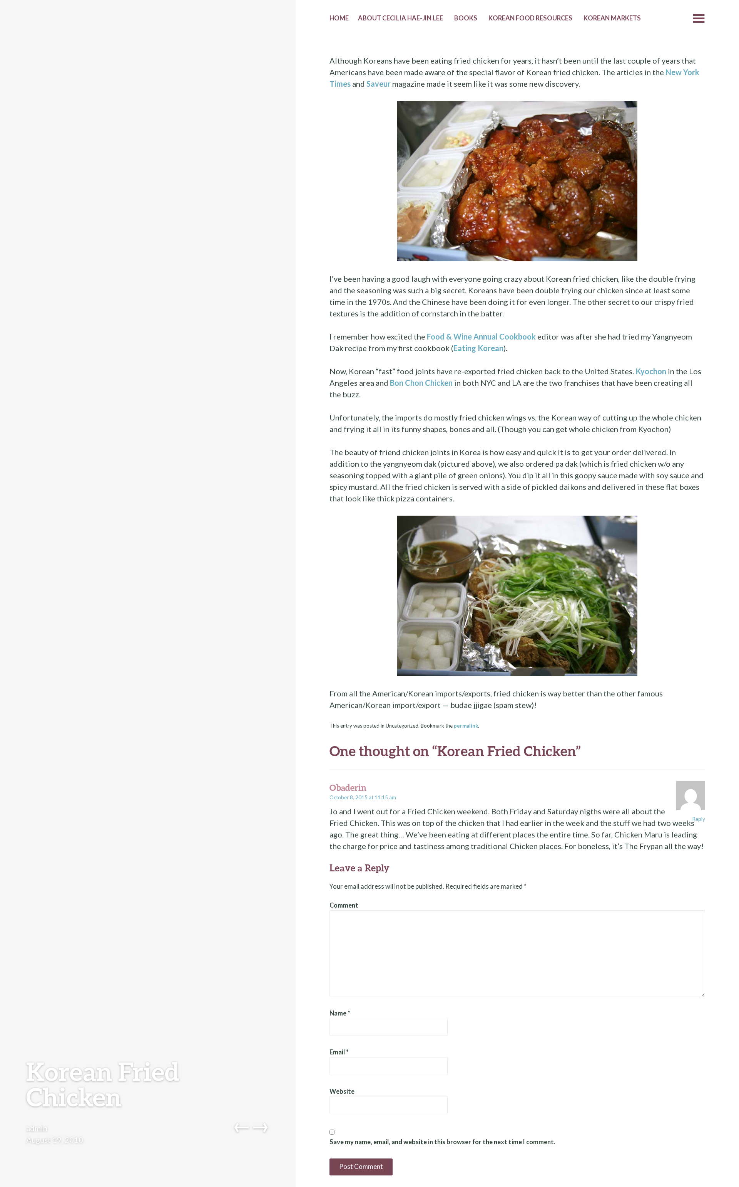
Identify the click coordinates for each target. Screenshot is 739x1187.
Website (341, 1091)
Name (339, 1013)
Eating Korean (478, 348)
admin (36, 1128)
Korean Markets (612, 18)
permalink (466, 726)
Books (465, 18)
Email (339, 1052)
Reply (698, 819)
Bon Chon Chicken (421, 382)
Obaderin (347, 787)
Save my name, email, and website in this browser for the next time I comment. (442, 1142)
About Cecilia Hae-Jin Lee (400, 18)
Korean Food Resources (530, 18)
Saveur (378, 83)
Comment (343, 905)
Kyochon (650, 371)
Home (339, 18)
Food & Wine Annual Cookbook (481, 336)
